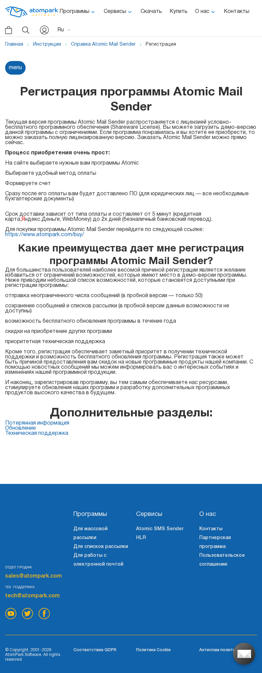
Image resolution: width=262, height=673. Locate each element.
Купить (179, 11)
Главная (14, 44)
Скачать (151, 11)
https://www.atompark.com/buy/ (44, 234)
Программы (74, 11)
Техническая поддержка (36, 433)
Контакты (236, 11)
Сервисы (115, 11)
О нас (202, 11)
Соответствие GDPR (94, 650)
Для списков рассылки (100, 547)
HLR (141, 538)
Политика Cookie (153, 650)
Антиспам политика (219, 650)
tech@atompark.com (32, 596)
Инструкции (47, 44)
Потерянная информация (37, 423)
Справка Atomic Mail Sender (103, 44)
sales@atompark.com (33, 576)
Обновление (20, 428)
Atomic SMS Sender (160, 529)
